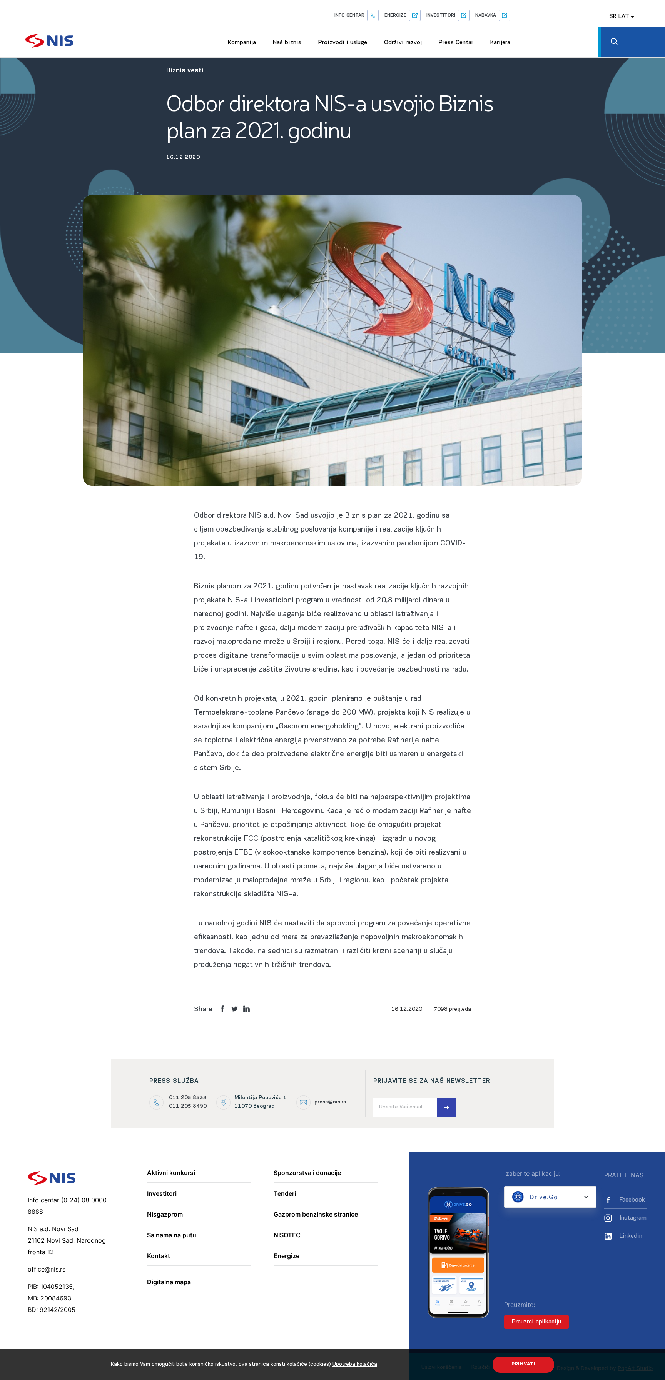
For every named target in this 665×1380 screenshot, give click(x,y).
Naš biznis (287, 43)
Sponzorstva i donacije (307, 1173)
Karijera (500, 43)
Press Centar (456, 43)
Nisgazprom (165, 1214)
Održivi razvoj (403, 43)
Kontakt (158, 1256)
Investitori (440, 15)
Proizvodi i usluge (342, 43)
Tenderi (285, 1193)
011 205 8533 (188, 1098)
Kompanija (242, 43)
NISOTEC (287, 1235)
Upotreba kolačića (354, 1364)
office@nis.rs (46, 1269)
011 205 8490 (188, 1106)
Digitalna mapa (169, 1282)
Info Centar (349, 15)
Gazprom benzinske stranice (316, 1214)
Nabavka (485, 15)
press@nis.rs (330, 1102)
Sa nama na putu (171, 1235)
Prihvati (523, 1364)
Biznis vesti (185, 70)
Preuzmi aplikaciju (536, 1322)
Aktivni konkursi (171, 1173)
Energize (395, 15)
